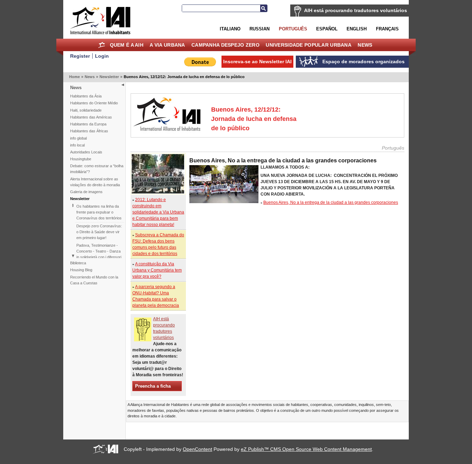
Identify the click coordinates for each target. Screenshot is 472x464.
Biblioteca (78, 263)
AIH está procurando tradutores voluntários (355, 10)
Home (101, 45)
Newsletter (109, 77)
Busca (263, 8)
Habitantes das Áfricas (89, 131)
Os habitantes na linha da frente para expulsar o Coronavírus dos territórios (99, 212)
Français (387, 28)
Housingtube (80, 159)
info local (77, 145)
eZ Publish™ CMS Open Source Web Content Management (306, 449)
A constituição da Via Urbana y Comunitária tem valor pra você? (157, 270)
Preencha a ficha (153, 386)
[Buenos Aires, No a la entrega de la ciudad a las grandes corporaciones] (223, 201)
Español (327, 28)
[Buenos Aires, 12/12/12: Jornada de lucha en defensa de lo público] (158, 192)
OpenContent (197, 449)
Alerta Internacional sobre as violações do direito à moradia (95, 182)
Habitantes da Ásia (86, 96)
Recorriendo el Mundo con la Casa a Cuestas (94, 280)
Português (293, 28)
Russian (259, 28)
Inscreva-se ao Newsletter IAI (257, 61)
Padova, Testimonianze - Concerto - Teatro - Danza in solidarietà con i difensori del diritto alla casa (98, 254)
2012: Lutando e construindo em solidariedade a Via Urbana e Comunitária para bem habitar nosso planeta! (158, 212)
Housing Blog (81, 270)
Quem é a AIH (126, 45)
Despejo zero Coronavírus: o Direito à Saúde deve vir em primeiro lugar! (99, 232)
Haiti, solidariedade (86, 110)
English (357, 28)
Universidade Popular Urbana (308, 45)
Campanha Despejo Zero (225, 45)
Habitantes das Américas (91, 117)
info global (78, 138)
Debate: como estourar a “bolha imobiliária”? (96, 169)
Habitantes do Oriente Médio (94, 103)
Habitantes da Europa (88, 124)
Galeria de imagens (86, 192)
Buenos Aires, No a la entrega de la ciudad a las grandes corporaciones (330, 202)
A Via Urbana (167, 45)
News (365, 45)
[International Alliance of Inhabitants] (100, 20)
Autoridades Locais (86, 152)
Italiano (230, 28)
